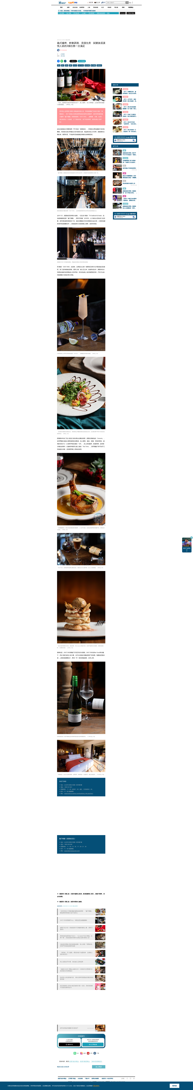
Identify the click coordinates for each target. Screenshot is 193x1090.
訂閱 (91, 1053)
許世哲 (63, 54)
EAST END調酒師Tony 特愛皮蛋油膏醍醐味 (73, 920)
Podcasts (122, 13)
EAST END (80, 65)
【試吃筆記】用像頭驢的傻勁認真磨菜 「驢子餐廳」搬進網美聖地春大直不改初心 (76, 912)
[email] (134, 1078)
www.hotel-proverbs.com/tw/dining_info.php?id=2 (78, 793)
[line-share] (61, 61)
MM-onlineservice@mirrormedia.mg (82, 1081)
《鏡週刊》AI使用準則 (107, 1078)
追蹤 (84, 1053)
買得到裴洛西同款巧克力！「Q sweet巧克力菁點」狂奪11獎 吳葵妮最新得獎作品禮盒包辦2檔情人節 (76, 937)
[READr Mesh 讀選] (103, 2)
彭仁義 (63, 56)
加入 (78, 1053)
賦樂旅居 (99, 65)
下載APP (87, 1078)
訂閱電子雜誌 (72, 1078)
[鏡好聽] (90, 2)
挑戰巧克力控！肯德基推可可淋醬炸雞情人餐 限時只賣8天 (76, 928)
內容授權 (80, 1078)
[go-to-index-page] (62, 2)
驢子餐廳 (93, 65)
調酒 (67, 65)
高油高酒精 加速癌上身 (129, 183)
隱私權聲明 (96, 1086)
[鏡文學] (97, 2)
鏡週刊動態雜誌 (85, 1061)
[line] (122, 1078)
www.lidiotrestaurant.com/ (72, 851)
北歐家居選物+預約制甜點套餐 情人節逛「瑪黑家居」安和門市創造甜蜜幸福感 (76, 945)
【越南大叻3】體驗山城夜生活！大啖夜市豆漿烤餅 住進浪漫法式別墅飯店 (76, 970)
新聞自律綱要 (95, 1078)
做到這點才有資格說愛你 (129, 168)
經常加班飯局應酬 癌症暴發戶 (69, 1028)
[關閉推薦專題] (191, 537)
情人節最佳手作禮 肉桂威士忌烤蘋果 (71, 962)
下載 (98, 1053)
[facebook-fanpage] (127, 1078)
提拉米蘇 (87, 65)
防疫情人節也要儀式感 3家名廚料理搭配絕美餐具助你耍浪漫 (76, 978)
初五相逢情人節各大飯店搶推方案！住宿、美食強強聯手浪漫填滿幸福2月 (76, 986)
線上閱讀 (99, 1067)
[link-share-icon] (65, 61)
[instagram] (130, 1078)
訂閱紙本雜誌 (130, 13)
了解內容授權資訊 (96, 1061)
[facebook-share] (58, 61)
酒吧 (70, 65)
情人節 (75, 65)
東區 (63, 65)
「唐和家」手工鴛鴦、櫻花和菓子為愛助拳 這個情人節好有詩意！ (76, 953)
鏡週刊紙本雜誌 (74, 1061)
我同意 (174, 1086)
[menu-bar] (132, 2)
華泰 (59, 65)
